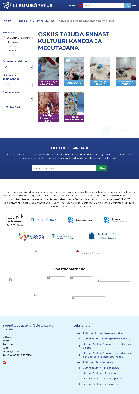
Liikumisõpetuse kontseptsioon (101, 384)
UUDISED (72, 5)
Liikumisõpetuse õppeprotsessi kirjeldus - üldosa (107, 346)
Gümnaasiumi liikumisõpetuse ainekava (106, 338)
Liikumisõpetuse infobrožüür (100, 373)
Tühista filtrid (13, 107)
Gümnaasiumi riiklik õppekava (101, 367)
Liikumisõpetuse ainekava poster (102, 378)
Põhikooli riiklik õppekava (98, 362)
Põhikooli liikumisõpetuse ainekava (104, 333)
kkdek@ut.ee (11, 351)
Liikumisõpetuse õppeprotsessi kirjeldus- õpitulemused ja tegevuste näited (107, 355)
